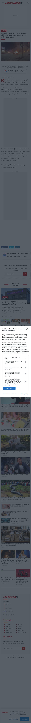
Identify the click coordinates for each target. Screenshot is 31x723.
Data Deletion (6, 394)
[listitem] (15, 358)
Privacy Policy (24, 394)
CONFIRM (9, 388)
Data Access (15, 394)
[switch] (25, 362)
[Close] (27, 329)
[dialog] (15, 361)
